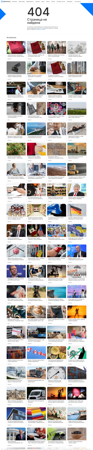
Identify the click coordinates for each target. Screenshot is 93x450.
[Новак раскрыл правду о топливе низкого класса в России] (56, 254)
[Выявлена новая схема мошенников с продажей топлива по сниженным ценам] (16, 315)
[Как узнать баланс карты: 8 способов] (16, 193)
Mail (2, 449)
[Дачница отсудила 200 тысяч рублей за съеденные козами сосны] (16, 132)
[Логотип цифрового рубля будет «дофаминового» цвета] (56, 111)
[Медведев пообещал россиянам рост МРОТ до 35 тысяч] (16, 274)
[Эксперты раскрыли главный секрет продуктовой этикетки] (36, 213)
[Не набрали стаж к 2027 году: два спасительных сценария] (76, 396)
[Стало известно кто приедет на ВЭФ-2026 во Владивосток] (76, 294)
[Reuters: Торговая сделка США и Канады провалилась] (36, 355)
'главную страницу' (41, 29)
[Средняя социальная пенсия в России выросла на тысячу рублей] (36, 91)
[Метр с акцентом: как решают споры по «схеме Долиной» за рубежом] (16, 396)
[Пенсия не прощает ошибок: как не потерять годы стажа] (36, 50)
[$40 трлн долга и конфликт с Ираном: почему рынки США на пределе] (16, 91)
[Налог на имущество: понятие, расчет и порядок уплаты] (16, 213)
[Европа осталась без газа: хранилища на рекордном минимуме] (56, 376)
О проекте (46, 449)
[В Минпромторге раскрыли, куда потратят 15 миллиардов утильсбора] (36, 335)
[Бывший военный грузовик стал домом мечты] (36, 376)
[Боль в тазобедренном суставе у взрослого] (56, 315)
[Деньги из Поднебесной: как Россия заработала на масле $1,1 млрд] (76, 376)
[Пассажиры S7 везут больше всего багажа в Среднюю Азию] (56, 437)
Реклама (10, 449)
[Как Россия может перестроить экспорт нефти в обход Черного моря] (56, 396)
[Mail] (2, 1)
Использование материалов (78, 449)
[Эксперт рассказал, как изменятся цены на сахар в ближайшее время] (76, 50)
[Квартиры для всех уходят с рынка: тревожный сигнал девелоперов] (76, 70)
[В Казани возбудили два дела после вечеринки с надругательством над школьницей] (16, 111)
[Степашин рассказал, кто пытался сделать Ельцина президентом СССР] (56, 132)
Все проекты (15, 449)
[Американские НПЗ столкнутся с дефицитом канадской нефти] (56, 274)
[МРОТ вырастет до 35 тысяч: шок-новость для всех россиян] (16, 294)
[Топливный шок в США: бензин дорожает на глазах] (56, 213)
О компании (6, 449)
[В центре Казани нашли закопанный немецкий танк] (36, 111)
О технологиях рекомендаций (66, 449)
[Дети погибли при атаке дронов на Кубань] (36, 396)
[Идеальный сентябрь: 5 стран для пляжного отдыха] (76, 132)
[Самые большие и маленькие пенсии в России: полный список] (16, 50)
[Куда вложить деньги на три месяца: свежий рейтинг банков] (16, 254)
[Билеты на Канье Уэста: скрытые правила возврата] (76, 315)
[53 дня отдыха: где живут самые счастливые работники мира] (56, 335)
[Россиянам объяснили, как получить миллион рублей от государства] (36, 193)
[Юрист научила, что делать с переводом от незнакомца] (36, 70)
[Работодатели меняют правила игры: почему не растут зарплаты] (16, 172)
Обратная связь (88, 449)
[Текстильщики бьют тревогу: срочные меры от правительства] (36, 416)
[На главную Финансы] (6, 1)
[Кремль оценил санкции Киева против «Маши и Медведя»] (76, 193)
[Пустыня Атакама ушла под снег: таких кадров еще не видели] (56, 172)
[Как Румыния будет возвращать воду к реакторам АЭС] (76, 111)
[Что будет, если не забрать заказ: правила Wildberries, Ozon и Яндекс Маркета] (76, 172)
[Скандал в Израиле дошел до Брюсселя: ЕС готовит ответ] (76, 213)
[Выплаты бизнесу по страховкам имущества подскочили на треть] (76, 274)
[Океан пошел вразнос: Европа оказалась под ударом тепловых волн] (56, 294)
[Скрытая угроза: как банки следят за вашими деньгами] (16, 70)
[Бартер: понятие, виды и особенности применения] (36, 152)
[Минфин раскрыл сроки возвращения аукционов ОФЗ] (76, 254)
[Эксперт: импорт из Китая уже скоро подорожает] (16, 355)
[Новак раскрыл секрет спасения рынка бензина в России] (36, 254)
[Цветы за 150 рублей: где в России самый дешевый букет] (56, 416)
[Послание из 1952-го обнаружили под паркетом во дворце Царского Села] (56, 152)
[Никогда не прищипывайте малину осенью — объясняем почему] (16, 152)
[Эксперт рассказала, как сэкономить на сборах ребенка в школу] (36, 274)
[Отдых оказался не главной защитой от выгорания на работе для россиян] (76, 416)
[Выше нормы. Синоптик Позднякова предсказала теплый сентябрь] (56, 233)
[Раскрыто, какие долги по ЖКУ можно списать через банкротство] (16, 335)
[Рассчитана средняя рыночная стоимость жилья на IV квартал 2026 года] (16, 416)
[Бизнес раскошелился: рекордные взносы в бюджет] (16, 233)
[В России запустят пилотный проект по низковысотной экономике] (16, 376)
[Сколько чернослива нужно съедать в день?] (76, 437)
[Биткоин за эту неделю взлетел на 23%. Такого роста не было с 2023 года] (76, 355)
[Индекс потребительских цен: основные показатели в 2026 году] (56, 193)
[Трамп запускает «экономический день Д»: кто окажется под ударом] (16, 437)
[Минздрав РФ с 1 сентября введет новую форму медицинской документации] (36, 172)
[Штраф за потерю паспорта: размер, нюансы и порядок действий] (76, 91)
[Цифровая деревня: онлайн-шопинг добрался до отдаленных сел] (76, 335)
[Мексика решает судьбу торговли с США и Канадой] (36, 233)
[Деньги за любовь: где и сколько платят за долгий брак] (56, 50)
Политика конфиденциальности (54, 449)
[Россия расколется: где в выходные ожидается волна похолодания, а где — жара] (36, 294)
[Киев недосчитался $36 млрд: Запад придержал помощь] (76, 233)
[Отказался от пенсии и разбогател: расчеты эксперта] (56, 70)
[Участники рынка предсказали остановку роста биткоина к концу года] (56, 355)
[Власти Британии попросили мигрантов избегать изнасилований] (76, 152)
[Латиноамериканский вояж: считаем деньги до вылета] (36, 132)
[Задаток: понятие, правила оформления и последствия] (56, 91)
